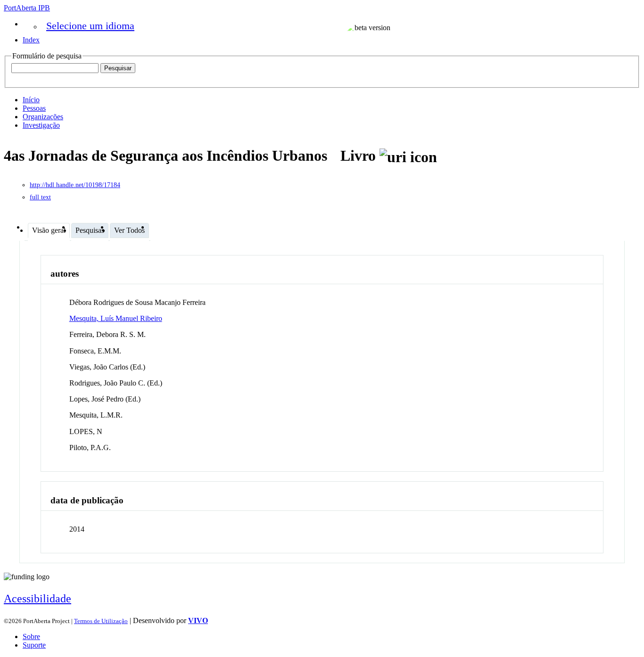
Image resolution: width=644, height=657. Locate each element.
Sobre (31, 636)
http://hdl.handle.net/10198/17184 (75, 185)
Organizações (43, 117)
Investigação (41, 125)
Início (31, 100)
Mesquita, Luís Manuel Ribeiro (115, 318)
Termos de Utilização (101, 620)
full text (40, 197)
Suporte (34, 645)
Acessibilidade (37, 598)
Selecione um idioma (90, 26)
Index (31, 40)
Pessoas (34, 108)
